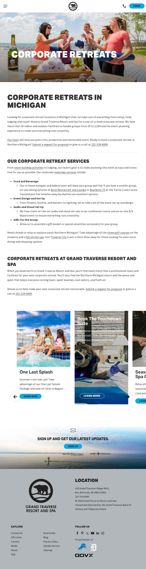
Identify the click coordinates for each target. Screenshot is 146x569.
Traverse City (58, 237)
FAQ (13, 554)
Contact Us (17, 533)
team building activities (28, 167)
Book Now (29, 397)
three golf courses (118, 232)
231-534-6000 (99, 144)
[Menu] (5, 6)
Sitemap (47, 550)
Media (14, 545)
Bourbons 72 (97, 190)
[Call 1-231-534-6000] (124, 6)
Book (136, 5)
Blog (45, 537)
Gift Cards (16, 537)
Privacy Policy (77, 454)
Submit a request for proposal (50, 144)
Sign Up (73, 446)
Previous (15, 397)
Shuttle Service (51, 545)
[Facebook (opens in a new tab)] (77, 533)
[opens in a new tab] (81, 546)
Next (127, 397)
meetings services (65, 172)
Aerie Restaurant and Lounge (68, 190)
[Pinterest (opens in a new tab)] (82, 533)
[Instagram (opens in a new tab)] (103, 533)
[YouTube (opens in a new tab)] (92, 533)
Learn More (90, 396)
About (14, 550)
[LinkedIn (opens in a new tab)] (97, 533)
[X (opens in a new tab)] (87, 533)
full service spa (35, 237)
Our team (13, 140)
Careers (15, 541)
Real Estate (49, 533)
